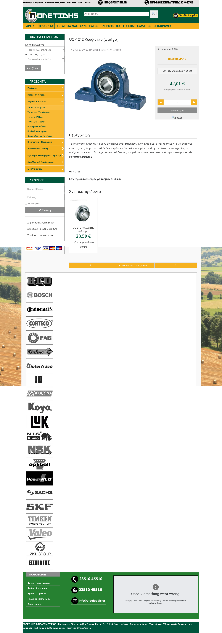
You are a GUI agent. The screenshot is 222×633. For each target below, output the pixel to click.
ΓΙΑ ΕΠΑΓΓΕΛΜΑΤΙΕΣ (137, 26)
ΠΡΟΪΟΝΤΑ (46, 26)
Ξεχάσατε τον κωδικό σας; (41, 234)
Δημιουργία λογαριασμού (40, 222)
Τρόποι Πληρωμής (37, 593)
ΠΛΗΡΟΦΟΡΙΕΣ (111, 26)
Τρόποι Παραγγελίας (39, 583)
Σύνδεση (46, 210)
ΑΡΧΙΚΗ (31, 26)
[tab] (44, 44)
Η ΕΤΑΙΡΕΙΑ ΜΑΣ (67, 26)
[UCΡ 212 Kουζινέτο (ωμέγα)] (111, 88)
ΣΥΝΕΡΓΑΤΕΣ (89, 26)
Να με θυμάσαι (34, 204)
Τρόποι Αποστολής (37, 588)
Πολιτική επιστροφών (39, 598)
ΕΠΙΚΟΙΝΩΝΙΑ (163, 26)
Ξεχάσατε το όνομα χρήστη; (42, 228)
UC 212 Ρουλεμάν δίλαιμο (83, 229)
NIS (176, 49)
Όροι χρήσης (34, 604)
